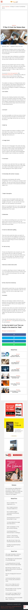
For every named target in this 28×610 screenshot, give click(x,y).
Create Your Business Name (9, 331)
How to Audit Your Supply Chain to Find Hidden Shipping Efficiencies (13, 594)
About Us (2, 606)
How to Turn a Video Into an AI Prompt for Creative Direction (12, 584)
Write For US (11, 607)
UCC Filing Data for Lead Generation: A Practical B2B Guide (14, 559)
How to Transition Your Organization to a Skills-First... (15, 356)
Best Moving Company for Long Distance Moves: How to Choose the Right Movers (14, 569)
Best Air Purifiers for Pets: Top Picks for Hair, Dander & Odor (13, 589)
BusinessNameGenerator (7, 74)
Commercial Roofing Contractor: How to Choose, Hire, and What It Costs (13, 580)
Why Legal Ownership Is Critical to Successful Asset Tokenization (13, 555)
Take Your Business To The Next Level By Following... (15, 391)
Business (8, 6)
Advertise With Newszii (16, 606)
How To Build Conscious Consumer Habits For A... (15, 363)
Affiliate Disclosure (4, 607)
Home (3, 6)
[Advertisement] (14, 16)
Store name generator (13, 73)
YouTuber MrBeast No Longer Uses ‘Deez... (15, 384)
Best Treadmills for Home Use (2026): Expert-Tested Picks (14, 598)
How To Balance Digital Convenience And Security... (15, 370)
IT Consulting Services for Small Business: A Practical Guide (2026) (13, 564)
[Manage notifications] (24, 607)
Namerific (9, 320)
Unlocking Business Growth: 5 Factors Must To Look (15, 377)
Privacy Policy (8, 606)
